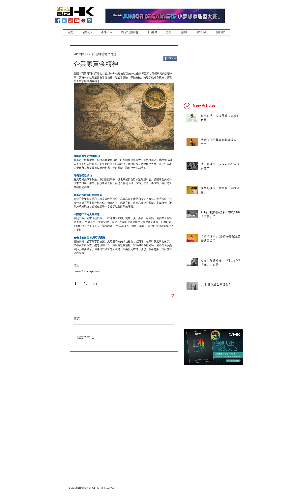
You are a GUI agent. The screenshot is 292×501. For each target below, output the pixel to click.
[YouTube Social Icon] (76, 20)
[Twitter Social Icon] (64, 20)
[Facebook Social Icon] (57, 20)
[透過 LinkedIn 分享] (95, 283)
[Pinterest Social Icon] (83, 20)
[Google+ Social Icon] (70, 20)
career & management (87, 271)
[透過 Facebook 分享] (75, 283)
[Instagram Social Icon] (89, 20)
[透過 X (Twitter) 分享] (85, 283)
